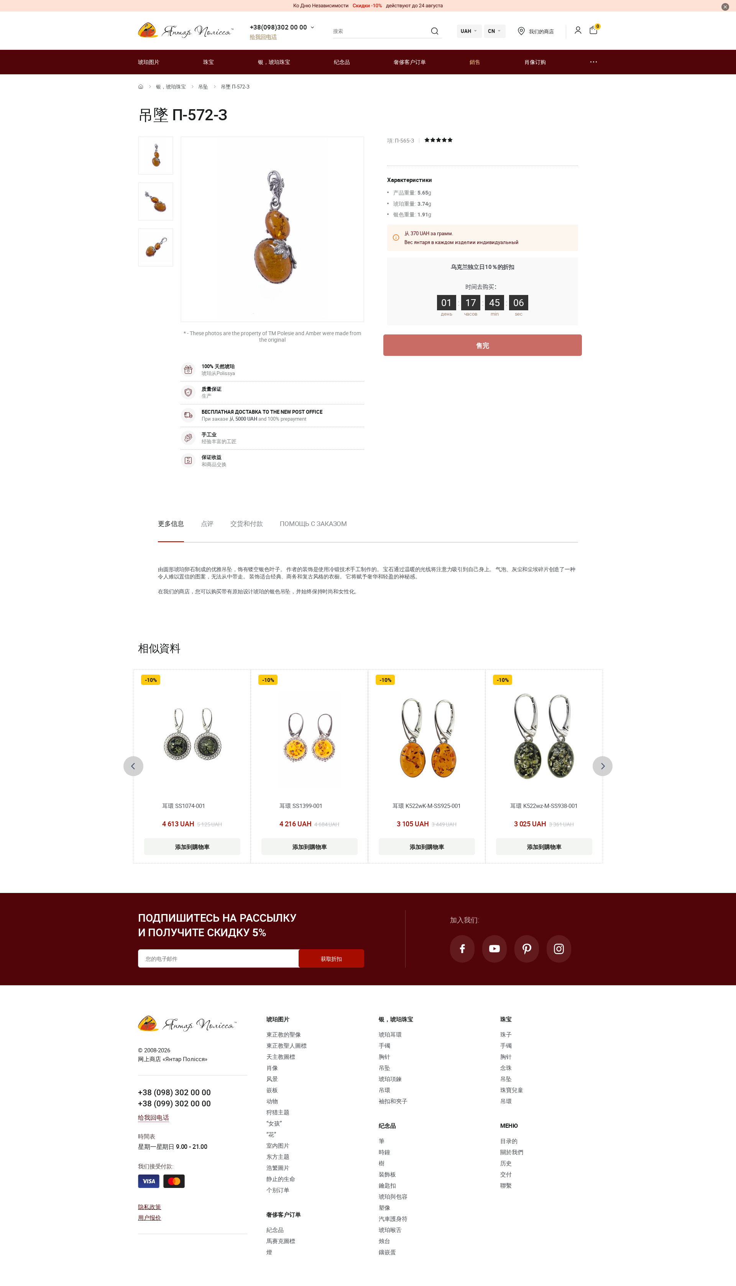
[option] (155, 155)
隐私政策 (149, 1207)
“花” (271, 1134)
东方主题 (277, 1156)
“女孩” (274, 1123)
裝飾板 (387, 1174)
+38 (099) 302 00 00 (174, 1103)
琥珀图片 (148, 62)
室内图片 (277, 1145)
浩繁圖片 (277, 1167)
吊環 (384, 1090)
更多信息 (171, 523)
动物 (272, 1101)
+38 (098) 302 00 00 (174, 1092)
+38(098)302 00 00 (278, 27)
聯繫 (506, 1185)
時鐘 (384, 1152)
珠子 (506, 1034)
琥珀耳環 (390, 1034)
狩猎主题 (277, 1112)
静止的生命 (280, 1179)
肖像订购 (535, 62)
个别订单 (277, 1190)
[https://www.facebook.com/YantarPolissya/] (462, 949)
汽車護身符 (393, 1218)
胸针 (384, 1056)
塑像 (384, 1207)
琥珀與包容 (393, 1196)
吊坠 (203, 87)
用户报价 (149, 1217)
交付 (506, 1174)
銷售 (475, 62)
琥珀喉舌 (390, 1230)
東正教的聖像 (283, 1034)
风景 (272, 1079)
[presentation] (133, 766)
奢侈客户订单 (410, 62)
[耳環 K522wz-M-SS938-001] (544, 739)
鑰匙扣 (387, 1185)
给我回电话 (263, 37)
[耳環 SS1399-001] (310, 739)
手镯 (384, 1045)
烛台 (384, 1241)
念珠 (506, 1067)
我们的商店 (541, 31)
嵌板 (272, 1090)
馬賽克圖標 (280, 1241)
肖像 (272, 1067)
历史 (506, 1163)
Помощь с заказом (313, 523)
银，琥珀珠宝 (274, 62)
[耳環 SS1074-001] (192, 739)
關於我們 (511, 1152)
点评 (207, 523)
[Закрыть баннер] (725, 7)
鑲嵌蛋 (387, 1252)
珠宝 (208, 62)
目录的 (509, 1141)
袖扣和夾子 (393, 1101)
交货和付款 (246, 523)
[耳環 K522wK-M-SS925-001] (427, 739)
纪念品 (342, 62)
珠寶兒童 (511, 1090)
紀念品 (275, 1230)
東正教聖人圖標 (286, 1045)
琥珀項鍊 (390, 1079)
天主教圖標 (280, 1056)
